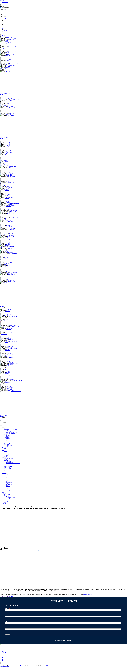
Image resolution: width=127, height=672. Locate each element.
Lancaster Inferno (9, 345)
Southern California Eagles (13, 256)
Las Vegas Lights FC (10, 54)
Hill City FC (7, 196)
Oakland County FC (10, 231)
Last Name (7, 621)
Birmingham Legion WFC (13, 316)
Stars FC (5, 261)
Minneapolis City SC (10, 222)
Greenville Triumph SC (11, 103)
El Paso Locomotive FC (12, 51)
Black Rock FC (8, 157)
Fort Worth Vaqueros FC (12, 192)
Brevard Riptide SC (10, 317)
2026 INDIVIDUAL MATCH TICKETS (10, 429)
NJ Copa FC (7, 358)
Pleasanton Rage (8, 365)
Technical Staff (6, 453)
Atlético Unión (7, 153)
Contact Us (5, 491)
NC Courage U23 (9, 356)
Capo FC (5, 163)
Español (3, 504)
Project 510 (6, 238)
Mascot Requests (8, 496)
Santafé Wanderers (10, 252)
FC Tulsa (5, 69)
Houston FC (7, 198)
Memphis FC (7, 218)
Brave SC (5, 160)
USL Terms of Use (8, 664)
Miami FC (5, 57)
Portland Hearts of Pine (11, 107)
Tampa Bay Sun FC (10, 42)
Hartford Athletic (8, 52)
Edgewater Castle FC (10, 182)
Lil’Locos (7, 481)
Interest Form (8, 478)
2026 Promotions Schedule (8, 449)
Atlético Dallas (7, 71)
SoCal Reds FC (8, 378)
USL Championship (4, 9)
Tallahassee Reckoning (11, 385)
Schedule (3, 447)
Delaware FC (7, 177)
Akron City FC (8, 145)
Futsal (7, 485)
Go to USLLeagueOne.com (4, 137)
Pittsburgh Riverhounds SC (13, 63)
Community (4, 493)
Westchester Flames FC (11, 280)
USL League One (4, 11)
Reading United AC (10, 239)
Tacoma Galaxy (8, 384)
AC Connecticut (8, 309)
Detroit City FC (8, 50)
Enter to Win (4, 503)
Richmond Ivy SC (9, 370)
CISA (3, 170)
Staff (6, 475)
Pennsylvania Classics (11, 232)
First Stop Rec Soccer (9, 484)
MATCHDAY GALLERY (8, 466)
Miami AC (5, 219)
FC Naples (6, 105)
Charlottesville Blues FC (12, 167)
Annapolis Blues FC (10, 149)
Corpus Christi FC (9, 100)
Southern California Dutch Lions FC (18, 380)
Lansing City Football (11, 205)
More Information (9, 439)
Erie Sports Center (4, 183)
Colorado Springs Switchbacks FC (17, 49)
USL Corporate (2, 18)
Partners (5, 500)
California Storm (8, 319)
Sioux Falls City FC (10, 376)
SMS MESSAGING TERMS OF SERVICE (13, 463)
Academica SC (8, 142)
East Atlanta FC (8, 181)
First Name (7, 615)
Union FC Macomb (10, 270)
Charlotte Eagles (8, 165)
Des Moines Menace (10, 178)
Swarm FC (6, 257)
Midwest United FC (10, 221)
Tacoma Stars (7, 266)
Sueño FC (5, 264)
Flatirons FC (7, 190)
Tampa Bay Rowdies (4, 68)
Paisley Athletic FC (10, 362)
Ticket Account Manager (8, 443)
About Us (5, 474)
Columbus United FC (11, 173)
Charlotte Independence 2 (13, 166)
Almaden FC (7, 148)
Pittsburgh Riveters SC (11, 364)
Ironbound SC (7, 200)
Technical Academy (9, 482)
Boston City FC (8, 159)
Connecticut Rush (9, 174)
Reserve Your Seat (9, 431)
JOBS (7, 455)
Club (3, 450)
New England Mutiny (11, 357)
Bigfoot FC (6, 156)
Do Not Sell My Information (22, 664)
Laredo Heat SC (8, 206)
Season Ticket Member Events (10, 433)
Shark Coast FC (8, 254)
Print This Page (10, 596)
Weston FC (6, 282)
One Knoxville (7, 361)
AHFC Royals (7, 144)
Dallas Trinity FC (9, 37)
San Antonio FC (8, 66)
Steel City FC (7, 263)
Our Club (5, 451)
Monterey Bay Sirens (10, 354)
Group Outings (6, 437)
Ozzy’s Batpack (8, 498)
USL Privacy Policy (14, 664)
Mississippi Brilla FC (10, 223)
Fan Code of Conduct (9, 462)
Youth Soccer (4, 473)
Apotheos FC (7, 151)
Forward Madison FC (11, 102)
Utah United (7, 271)
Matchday (3, 457)
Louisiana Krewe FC (10, 213)
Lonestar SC (7, 209)
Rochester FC (7, 245)
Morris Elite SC (8, 224)
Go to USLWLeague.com (4, 415)
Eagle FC (5, 180)
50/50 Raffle (6, 502)
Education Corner (9, 490)
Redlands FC (7, 241)
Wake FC (5, 276)
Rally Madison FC (9, 368)
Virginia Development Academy (16, 391)
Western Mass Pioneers (11, 281)
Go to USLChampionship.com (5, 93)
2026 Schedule (6, 448)
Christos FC (6, 169)
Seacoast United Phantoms (13, 253)
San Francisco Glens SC (5, 250)
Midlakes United (8, 220)
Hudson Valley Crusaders (13, 341)
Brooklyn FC (3, 35)
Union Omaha (7, 110)
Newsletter (5, 471)
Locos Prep (8, 486)
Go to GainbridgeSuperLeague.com (5, 43)
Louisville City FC (10, 214)
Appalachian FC (8, 150)
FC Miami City (8, 186)
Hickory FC (6, 195)
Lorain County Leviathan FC (14, 211)
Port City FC (7, 237)
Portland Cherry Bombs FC (13, 367)
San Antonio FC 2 (9, 248)
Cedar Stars (6, 164)
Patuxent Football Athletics (13, 233)
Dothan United (7, 179)
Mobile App (6, 459)
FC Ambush (6, 184)
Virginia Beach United (11, 274)
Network (7, 5)
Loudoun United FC (10, 56)
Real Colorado (7, 240)
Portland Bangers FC (10, 236)
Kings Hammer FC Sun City (14, 344)
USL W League (3, 14)
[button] (1, 425)
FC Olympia (7, 188)
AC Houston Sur (8, 141)
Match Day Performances (8, 468)
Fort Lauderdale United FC (13, 39)
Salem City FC (3, 247)
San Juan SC (7, 251)
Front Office (6, 454)
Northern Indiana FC (10, 229)
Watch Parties (6, 465)
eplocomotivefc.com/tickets (87, 594)
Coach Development (9, 489)
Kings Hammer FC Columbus (15, 203)
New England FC (9, 225)
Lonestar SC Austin (10, 346)
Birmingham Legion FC (12, 46)
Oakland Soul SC (9, 360)
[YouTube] (2, 94)
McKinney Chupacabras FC (14, 217)
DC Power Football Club (13, 38)
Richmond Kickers (10, 108)
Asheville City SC (9, 152)
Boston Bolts (7, 158)
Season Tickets (6, 430)
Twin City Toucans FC (11, 269)
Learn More (8, 436)
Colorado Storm (8, 172)
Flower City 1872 (9, 338)
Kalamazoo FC (8, 202)
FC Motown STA (9, 187)
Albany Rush (7, 146)
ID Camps (7, 479)
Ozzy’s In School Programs (10, 497)
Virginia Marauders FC (11, 275)
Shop (3, 492)
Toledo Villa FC (8, 386)
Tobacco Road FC (9, 268)
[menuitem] (1, 506)
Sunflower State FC (10, 265)
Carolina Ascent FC (4, 36)
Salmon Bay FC (8, 375)
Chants (5, 469)
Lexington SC (7, 40)
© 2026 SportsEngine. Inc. (50, 665)
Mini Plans (5, 434)
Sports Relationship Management (19, 665)
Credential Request (7, 472)
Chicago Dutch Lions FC (13, 168)
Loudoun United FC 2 (11, 212)
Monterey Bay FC (9, 58)
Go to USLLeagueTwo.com (4, 305)
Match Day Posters (7, 467)
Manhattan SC (7, 350)
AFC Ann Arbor (8, 143)
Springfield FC (3, 260)
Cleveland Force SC (10, 171)
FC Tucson (6, 189)
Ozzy (5, 495)
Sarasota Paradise (9, 109)
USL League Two (5, 25)
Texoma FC (6, 267)
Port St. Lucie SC (9, 114)
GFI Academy (7, 193)
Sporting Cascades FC (11, 115)
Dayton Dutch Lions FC (12, 176)
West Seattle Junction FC (12, 277)
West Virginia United (10, 279)
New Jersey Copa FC (11, 226)
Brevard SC (6, 161)
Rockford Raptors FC (11, 246)
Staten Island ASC (9, 262)
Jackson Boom (7, 201)
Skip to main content (5, 2)
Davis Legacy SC (9, 175)
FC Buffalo (6, 185)
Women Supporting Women (8, 445)
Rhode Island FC (9, 64)
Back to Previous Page (4, 596)
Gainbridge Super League (5, 7)
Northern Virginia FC (11, 230)
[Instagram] (3, 94)
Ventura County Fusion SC (13, 272)
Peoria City (6, 234)
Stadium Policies (6, 460)
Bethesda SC (7, 155)
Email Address (7, 608)
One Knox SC (7, 104)
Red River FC (7, 242)
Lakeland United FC (10, 204)
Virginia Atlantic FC (10, 389)
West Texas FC (8, 278)
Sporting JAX (7, 41)
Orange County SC (4, 61)
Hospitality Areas (6, 435)
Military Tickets (6, 444)
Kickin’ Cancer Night (7, 446)
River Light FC (8, 243)
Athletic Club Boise (10, 97)
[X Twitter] (1, 94)
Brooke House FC (4, 162)
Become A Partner (7, 501)
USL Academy (3, 16)
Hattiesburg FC (8, 194)
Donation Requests (7, 494)
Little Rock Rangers (10, 208)
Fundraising (8, 438)
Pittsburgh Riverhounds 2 (13, 235)
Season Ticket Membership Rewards (11, 432)
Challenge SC (7, 323)
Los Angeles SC (8, 349)
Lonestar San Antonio (11, 347)
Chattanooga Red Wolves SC (14, 99)
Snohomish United (10, 255)
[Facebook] (0, 94)
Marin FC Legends (10, 216)
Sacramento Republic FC (13, 65)
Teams (5, 477)
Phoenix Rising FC (10, 62)
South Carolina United (11, 379)
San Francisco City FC (11, 249)
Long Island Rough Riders (13, 210)
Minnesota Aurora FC (11, 352)
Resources (5, 488)
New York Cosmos (10, 106)
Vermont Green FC (10, 273)
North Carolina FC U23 (12, 228)
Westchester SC (8, 111)
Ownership (5, 456)
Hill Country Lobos (10, 197)
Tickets (3, 428)
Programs (5, 480)
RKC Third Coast (9, 244)
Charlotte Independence (12, 98)
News (3, 470)
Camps (7, 483)
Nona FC (5, 227)
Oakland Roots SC (10, 60)
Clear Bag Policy (8, 461)
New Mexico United (10, 59)
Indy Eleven (6, 53)
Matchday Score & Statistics (8, 458)
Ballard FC (6, 154)
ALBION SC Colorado (12, 147)
